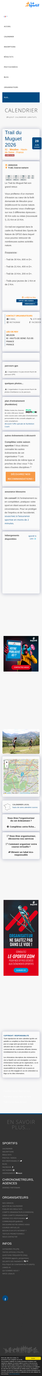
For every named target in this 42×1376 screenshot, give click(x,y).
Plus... (6, 97)
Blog (6, 77)
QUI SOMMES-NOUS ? (10, 1270)
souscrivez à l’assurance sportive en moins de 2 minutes (17, 520)
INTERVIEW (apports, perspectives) (15, 1258)
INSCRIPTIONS (8, 1152)
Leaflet (8, 793)
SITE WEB (37, 319)
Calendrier (9, 36)
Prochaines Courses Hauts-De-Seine (17, 1096)
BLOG (4, 1164)
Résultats (8, 57)
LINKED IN (6, 1267)
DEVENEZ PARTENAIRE (11, 1187)
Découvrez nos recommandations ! (20, 476)
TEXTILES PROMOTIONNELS (13, 1234)
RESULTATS (6, 1155)
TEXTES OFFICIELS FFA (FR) (12, 1252)
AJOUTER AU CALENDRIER (12, 1206)
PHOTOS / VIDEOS (9, 1158)
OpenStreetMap (25, 793)
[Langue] (21, 16)
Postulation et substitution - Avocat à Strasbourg (20, 1339)
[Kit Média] (21, 654)
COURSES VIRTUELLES (10, 1227)
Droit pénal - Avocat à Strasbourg (15, 1317)
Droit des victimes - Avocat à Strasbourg (17, 1320)
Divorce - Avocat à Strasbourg (13, 1311)
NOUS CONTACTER (9, 1237)
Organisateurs (11, 87)
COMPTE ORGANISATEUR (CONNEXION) (17, 1212)
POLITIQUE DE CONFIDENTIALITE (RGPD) (18, 1264)
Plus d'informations (14, 1374)
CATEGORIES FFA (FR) (10, 1249)
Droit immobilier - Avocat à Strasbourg (17, 1323)
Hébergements (30, 304)
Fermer (33, 1358)
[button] (22, 774)
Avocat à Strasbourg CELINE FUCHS (16, 1280)
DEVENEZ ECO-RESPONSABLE (14, 1218)
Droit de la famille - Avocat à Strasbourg (17, 1314)
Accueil (7, 26)
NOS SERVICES (8, 1203)
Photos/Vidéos (11, 67)
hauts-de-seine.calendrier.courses (25, 807)
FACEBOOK (36, 322)
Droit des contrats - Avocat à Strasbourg (17, 1330)
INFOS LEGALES (8, 1273)
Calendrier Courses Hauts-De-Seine (17, 1091)
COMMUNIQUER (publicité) (12, 1221)
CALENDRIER (7, 1149)
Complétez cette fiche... (23, 826)
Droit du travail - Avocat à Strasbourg (16, 1327)
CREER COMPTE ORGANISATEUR (15, 1215)
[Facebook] (5, 1298)
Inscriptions (9, 47)
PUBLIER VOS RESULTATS (12, 1209)
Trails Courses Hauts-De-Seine (15, 1102)
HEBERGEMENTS (8, 1173)
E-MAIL (12, 319)
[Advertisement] (21, 703)
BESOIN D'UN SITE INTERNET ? (14, 1230)
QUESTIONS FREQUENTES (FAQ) (14, 1255)
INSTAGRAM (14, 322)
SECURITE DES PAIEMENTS (12, 1261)
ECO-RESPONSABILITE (11, 1161)
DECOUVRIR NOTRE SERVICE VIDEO (16, 1224)
